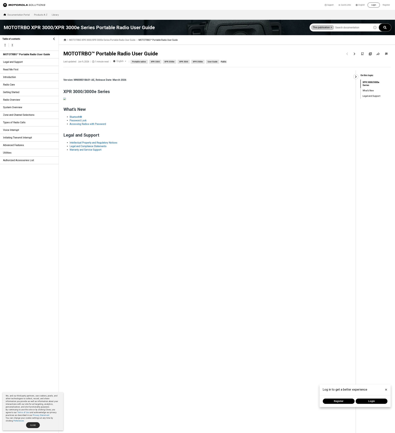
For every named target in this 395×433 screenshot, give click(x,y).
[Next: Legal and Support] (355, 54)
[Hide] (54, 39)
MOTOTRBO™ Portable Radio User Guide (26, 54)
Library (55, 15)
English (361, 5)
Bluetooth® (76, 116)
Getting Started (11, 92)
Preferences (18, 421)
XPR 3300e (169, 62)
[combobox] (340, 27)
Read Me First (10, 69)
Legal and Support (13, 61)
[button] (331, 27)
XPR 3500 (183, 62)
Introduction (9, 77)
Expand (5, 45)
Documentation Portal (19, 15)
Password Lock (78, 120)
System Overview (12, 107)
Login (373, 5)
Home (65, 40)
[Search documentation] (385, 27)
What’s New (368, 90)
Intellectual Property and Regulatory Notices (93, 142)
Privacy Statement (41, 415)
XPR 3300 (155, 62)
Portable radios (139, 62)
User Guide (213, 62)
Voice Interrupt (11, 130)
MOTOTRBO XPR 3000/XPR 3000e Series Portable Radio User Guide (102, 40)
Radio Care (9, 84)
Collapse (12, 45)
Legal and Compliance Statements (88, 146)
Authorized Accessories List (18, 160)
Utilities (7, 152)
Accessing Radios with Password (88, 124)
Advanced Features (13, 145)
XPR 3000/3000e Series (371, 83)
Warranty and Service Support (85, 149)
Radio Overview (11, 99)
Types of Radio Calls (14, 122)
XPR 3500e (198, 62)
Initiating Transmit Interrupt (17, 137)
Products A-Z (40, 15)
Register (386, 5)
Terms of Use (23, 412)
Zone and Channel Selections (18, 114)
